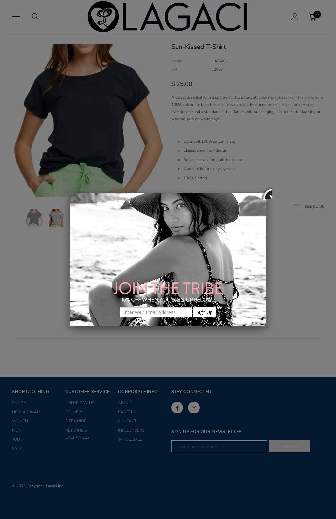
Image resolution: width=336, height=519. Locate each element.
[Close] (266, 193)
